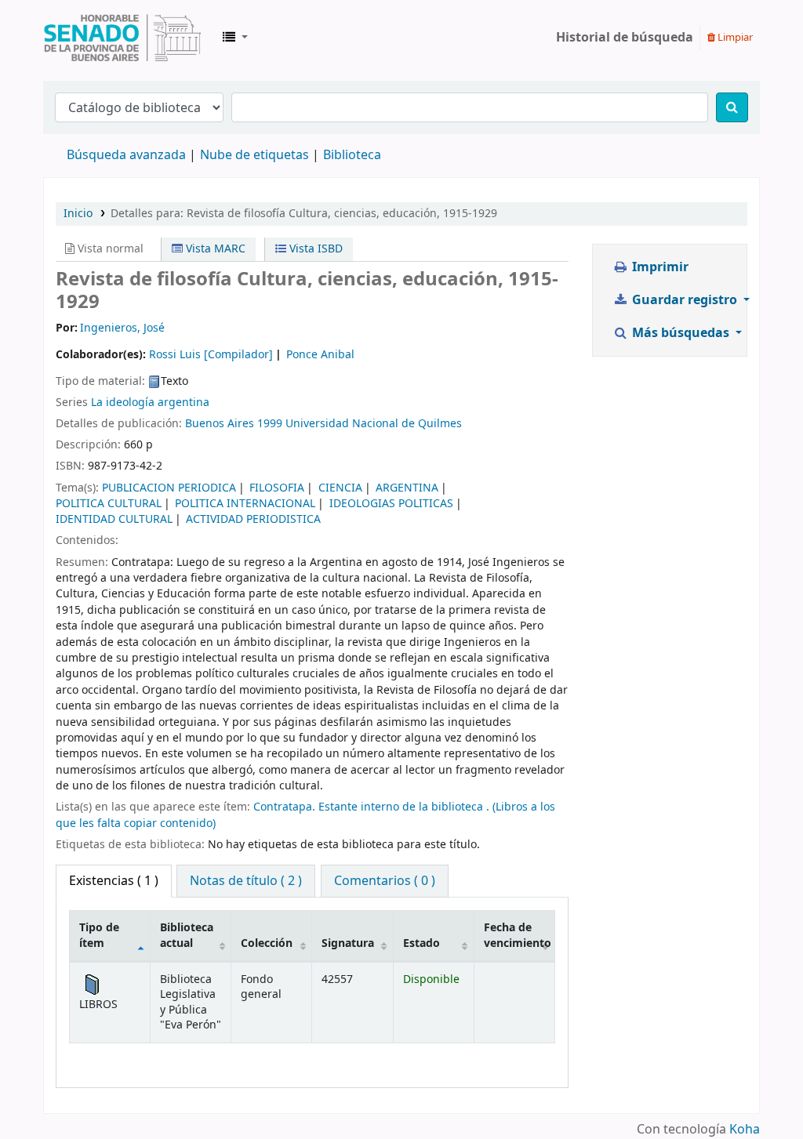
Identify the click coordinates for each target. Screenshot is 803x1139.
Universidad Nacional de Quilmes (373, 423)
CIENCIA (340, 488)
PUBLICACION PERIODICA (169, 488)
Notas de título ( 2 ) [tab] (246, 881)
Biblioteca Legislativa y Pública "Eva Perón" (122, 37)
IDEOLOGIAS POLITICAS (391, 503)
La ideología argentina (150, 402)
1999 (269, 423)
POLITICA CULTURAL (109, 503)
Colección (266, 943)
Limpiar (734, 37)
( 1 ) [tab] (113, 881)
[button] (235, 37)
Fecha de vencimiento (517, 935)
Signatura (348, 943)
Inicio (78, 213)
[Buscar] (732, 107)
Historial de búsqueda (624, 37)
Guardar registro (684, 300)
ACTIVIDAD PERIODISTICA (253, 519)
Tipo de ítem (99, 935)
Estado (421, 943)
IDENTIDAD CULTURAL (114, 519)
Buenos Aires (219, 423)
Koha (744, 1129)
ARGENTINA (407, 488)
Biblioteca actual (186, 935)
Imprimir (659, 267)
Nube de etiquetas (254, 155)
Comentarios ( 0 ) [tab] (384, 881)
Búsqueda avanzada (126, 155)
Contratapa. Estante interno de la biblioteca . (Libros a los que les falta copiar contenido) (305, 815)
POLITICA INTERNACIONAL (245, 503)
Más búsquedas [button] (680, 333)
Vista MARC (214, 249)
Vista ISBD (314, 249)
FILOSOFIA (276, 488)
